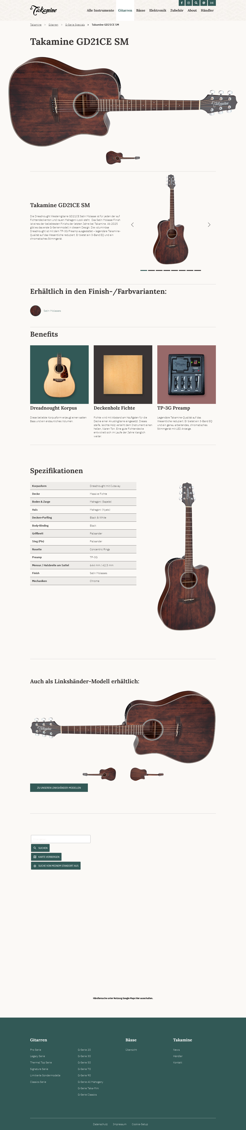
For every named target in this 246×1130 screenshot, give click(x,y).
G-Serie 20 (84, 1049)
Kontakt (177, 1062)
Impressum (120, 1124)
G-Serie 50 (84, 1062)
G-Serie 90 (84, 1075)
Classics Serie (38, 1081)
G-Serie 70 (84, 1069)
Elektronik (157, 10)
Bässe (140, 10)
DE (212, 3)
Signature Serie (39, 1069)
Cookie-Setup (140, 1124)
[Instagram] (188, 3)
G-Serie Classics (87, 1094)
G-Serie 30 (84, 1056)
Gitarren (125, 10)
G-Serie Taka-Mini (88, 1088)
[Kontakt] (203, 3)
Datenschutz (100, 1124)
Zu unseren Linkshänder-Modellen (59, 787)
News (176, 1049)
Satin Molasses (52, 310)
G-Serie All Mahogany (90, 1081)
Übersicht (131, 1049)
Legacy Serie (37, 1056)
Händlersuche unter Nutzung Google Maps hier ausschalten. (123, 998)
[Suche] (196, 3)
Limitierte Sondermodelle (45, 1075)
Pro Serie (35, 1049)
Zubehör (177, 10)
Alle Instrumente (100, 10)
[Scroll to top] (238, 1122)
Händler (207, 10)
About (192, 10)
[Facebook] (182, 3)
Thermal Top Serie (41, 1062)
